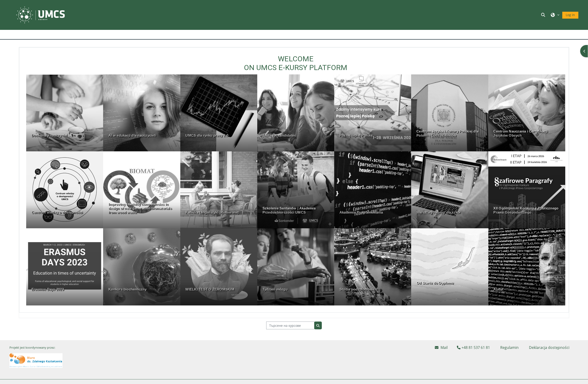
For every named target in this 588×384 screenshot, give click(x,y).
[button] (544, 14)
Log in (570, 15)
